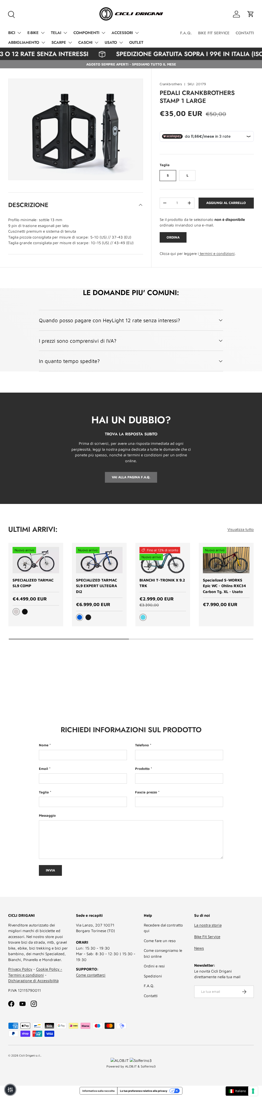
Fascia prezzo (146, 792)
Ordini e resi (154, 966)
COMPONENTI (86, 33)
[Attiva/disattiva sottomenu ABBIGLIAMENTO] (43, 42)
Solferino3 (148, 1066)
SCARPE (58, 42)
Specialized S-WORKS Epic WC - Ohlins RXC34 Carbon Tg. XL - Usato (224, 586)
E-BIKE (33, 33)
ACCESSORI (122, 33)
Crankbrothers (171, 84)
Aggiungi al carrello (226, 203)
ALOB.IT (131, 1066)
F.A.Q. (186, 33)
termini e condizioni (217, 253)
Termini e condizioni (26, 975)
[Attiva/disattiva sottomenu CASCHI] (96, 42)
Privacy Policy (20, 969)
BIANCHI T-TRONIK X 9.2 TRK (162, 583)
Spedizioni (153, 976)
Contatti (151, 996)
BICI (11, 33)
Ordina (173, 237)
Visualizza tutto (240, 529)
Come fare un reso (160, 941)
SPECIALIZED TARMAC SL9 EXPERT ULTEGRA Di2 (96, 586)
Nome (43, 745)
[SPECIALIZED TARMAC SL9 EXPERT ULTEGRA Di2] (99, 560)
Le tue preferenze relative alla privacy (143, 1090)
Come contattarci (90, 975)
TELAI (56, 33)
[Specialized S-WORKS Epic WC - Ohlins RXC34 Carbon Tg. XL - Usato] (226, 560)
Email (43, 769)
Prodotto (142, 769)
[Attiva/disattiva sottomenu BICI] (19, 33)
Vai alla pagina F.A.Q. (131, 477)
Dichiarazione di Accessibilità (33, 980)
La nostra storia (208, 925)
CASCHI (85, 42)
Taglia (44, 792)
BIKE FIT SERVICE (214, 33)
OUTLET (136, 42)
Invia (50, 870)
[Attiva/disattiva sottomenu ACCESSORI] (137, 33)
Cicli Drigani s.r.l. (30, 1055)
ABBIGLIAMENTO (23, 42)
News (199, 948)
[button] (250, 14)
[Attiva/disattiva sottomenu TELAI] (65, 33)
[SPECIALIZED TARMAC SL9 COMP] (36, 560)
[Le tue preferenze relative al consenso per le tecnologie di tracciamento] (253, 1091)
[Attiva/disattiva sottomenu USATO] (121, 42)
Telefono (142, 745)
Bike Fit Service (207, 936)
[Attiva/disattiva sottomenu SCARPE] (70, 42)
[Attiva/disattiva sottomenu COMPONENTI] (103, 33)
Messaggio (47, 815)
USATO (111, 42)
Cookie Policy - (49, 969)
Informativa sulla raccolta (98, 1090)
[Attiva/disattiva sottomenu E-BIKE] (43, 33)
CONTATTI (245, 33)
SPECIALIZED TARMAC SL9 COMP (33, 583)
